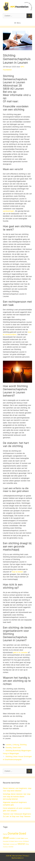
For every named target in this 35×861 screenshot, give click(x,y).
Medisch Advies (18, 841)
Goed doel (17, 748)
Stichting (23, 745)
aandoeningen (8, 211)
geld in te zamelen (20, 652)
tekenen (21, 844)
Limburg (15, 745)
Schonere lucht (13, 844)
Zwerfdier (10, 846)
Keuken (26, 838)
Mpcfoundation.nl (18, 858)
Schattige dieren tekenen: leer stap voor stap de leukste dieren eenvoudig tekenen (16, 796)
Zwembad (5, 846)
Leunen (8, 745)
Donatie (9, 748)
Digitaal (5, 834)
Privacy (25, 856)
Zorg (27, 844)
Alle (13, 856)
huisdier (12, 838)
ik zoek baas (19, 838)
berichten (18, 856)
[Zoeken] (29, 15)
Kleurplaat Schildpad (8, 841)
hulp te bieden (17, 572)
